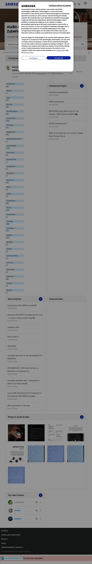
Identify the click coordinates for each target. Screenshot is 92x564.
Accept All (59, 58)
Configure (33, 58)
